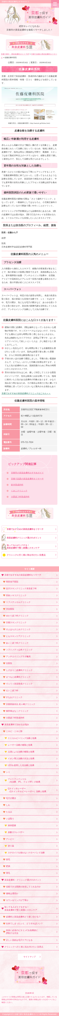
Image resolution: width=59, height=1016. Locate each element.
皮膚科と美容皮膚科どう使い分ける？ (23, 917)
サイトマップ (29, 957)
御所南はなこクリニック (17, 711)
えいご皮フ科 (12, 690)
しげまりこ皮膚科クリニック (19, 670)
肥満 (8, 866)
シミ (8, 772)
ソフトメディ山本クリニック (19, 650)
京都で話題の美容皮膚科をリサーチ (27, 479)
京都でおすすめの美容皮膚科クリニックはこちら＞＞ (26, 393)
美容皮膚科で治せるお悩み (16, 724)
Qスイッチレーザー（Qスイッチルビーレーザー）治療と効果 (27, 790)
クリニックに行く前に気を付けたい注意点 (26, 555)
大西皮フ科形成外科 (20, 496)
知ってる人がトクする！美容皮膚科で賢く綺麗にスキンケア (23, 546)
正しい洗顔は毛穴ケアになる (19, 940)
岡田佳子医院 (12, 582)
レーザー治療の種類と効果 (20, 745)
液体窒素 (12, 825)
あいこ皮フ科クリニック (17, 643)
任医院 (9, 663)
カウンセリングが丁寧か (17, 900)
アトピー (10, 839)
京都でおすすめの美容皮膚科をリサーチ (25, 529)
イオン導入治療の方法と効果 (21, 758)
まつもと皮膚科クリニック (18, 677)
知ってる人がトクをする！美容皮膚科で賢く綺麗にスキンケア (20, 908)
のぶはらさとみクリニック (18, 629)
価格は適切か (12, 893)
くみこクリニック (19, 491)
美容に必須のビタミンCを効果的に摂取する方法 (22, 931)
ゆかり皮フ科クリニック (17, 616)
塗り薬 (11, 846)
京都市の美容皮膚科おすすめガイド (15, 2)
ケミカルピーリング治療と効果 (22, 738)
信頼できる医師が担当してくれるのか (23, 886)
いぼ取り (10, 818)
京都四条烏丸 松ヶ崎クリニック (20, 704)
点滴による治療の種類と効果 (21, 752)
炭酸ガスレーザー (16, 832)
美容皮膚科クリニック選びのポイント (24, 538)
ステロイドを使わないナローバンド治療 (26, 852)
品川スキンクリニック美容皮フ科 (21, 588)
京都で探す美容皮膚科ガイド (26, 1014)
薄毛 (8, 873)
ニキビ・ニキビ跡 (14, 731)
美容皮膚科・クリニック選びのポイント (22, 880)
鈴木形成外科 (17, 485)
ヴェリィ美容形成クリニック (19, 684)
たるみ (9, 812)
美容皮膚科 (22, 45)
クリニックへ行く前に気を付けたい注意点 (23, 947)
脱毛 (8, 859)
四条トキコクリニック (16, 595)
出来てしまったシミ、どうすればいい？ (24, 923)
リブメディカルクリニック (18, 602)
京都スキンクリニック (16, 622)
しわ (8, 805)
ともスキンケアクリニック (18, 636)
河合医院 (10, 609)
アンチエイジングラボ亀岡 (18, 656)
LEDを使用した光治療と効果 (21, 765)
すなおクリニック (14, 697)
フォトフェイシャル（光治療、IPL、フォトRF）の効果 (24, 780)
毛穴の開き (11, 798)
